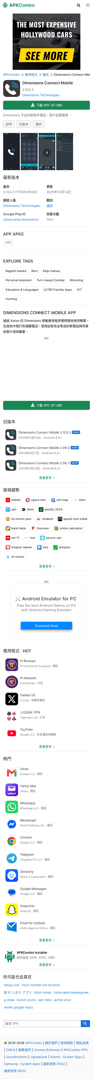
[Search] (85, 1023)
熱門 (7, 758)
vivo (45, 547)
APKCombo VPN (75, 1050)
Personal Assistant (19, 280)
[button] (78, 5)
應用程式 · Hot (17, 651)
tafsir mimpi (42, 992)
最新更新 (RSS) (54, 1064)
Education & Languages (22, 289)
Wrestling (76, 280)
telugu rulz (11, 985)
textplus (64, 547)
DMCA (10, 1050)
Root (34, 271)
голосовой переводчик (71, 992)
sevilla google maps (18, 1007)
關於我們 (51, 1043)
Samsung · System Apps (22, 1064)
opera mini (38, 500)
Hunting (11, 299)
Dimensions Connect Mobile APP (39, 312)
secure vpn (54, 537)
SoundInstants (16, 1057)
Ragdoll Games (16, 271)
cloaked (47, 519)
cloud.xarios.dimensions (20, 219)
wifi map (62, 500)
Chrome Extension (47, 1050)
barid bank (18, 528)
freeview (43, 528)
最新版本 (11, 177)
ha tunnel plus (21, 519)
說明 (9, 124)
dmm (30, 509)
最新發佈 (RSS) (15, 1071)
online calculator (71, 528)
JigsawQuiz (38, 1057)
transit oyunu (26, 1000)
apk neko (45, 1000)
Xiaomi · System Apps (66, 1057)
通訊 (38, 124)
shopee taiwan (21, 547)
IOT (79, 289)
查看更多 (45, 478)
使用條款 (66, 1043)
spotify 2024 (53, 509)
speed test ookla (75, 519)
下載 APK (49, 105)
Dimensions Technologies (40, 95)
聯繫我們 (24, 1050)
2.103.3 (20, 192)
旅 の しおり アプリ (18, 992)
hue (32, 537)
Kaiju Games (51, 271)
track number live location (41, 985)
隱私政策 (82, 1043)
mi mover (17, 556)
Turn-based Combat (51, 280)
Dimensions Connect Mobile (47, 83)
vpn (13, 509)
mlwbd (16, 500)
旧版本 (23, 124)
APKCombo (11, 74)
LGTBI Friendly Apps (58, 289)
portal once (62, 1000)
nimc (82, 500)
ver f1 (15, 537)
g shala (9, 1000)
